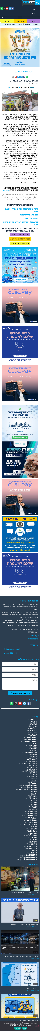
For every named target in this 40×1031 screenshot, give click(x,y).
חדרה (35, 756)
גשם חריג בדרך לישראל (29, 215)
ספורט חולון (32, 813)
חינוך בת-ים (32, 767)
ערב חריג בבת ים (31, 218)
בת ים (7, 21)
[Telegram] (10, 8)
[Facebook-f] (12, 8)
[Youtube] (7, 8)
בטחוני (34, 734)
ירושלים (34, 782)
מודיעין (34, 797)
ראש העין (33, 834)
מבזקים (34, 795)
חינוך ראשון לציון (31, 771)
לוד (35, 793)
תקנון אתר (35, 636)
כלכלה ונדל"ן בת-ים (30, 786)
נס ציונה (27, 24)
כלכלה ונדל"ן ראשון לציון (28, 789)
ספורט (34, 810)
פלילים (34, 819)
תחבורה (34, 845)
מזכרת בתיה (32, 798)
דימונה (34, 750)
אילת (35, 723)
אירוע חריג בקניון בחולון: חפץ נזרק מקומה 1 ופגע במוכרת (22, 956)
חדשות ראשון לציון (30, 763)
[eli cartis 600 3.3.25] (20, 322)
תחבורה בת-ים (32, 846)
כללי (35, 791)
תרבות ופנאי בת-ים (30, 856)
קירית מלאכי (32, 832)
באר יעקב (36, 24)
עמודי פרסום (32, 817)
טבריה (34, 774)
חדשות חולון (32, 762)
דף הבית (35, 9)
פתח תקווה (33, 828)
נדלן (35, 804)
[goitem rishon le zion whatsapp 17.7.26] (20, 440)
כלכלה (34, 784)
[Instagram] (4, 8)
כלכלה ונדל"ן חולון (30, 787)
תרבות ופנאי (32, 854)
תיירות (34, 850)
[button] (37, 2)
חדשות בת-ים (23, 72)
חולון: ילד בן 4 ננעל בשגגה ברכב (29, 1020)
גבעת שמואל (32, 745)
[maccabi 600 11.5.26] (20, 361)
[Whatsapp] (1, 8)
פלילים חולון (32, 822)
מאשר (24, 1028)
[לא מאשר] (37, 1026)
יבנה (35, 778)
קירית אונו (33, 830)
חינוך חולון (33, 769)
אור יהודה (33, 719)
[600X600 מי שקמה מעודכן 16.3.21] (20, 552)
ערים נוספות (11, 24)
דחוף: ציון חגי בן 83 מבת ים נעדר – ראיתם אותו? (21, 210)
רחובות (19, 24)
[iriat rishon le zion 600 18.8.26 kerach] (20, 283)
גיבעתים (34, 749)
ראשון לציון (20, 21)
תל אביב (34, 852)
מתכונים (34, 800)
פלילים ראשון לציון (30, 824)
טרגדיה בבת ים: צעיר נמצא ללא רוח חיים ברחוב (25, 893)
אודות (33, 13)
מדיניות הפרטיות (15, 1025)
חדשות (34, 758)
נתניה (35, 808)
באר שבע (33, 730)
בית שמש (33, 736)
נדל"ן (35, 802)
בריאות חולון (32, 739)
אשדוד (34, 725)
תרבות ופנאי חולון (30, 858)
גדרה (35, 747)
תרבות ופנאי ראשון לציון (28, 859)
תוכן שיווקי (33, 843)
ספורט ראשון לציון (30, 815)
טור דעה (34, 776)
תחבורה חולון (32, 848)
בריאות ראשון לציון (30, 741)
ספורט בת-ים (32, 811)
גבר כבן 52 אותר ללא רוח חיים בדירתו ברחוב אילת (20, 223)
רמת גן (34, 841)
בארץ (35, 732)
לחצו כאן (6, 190)
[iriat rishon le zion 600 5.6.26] (20, 66)
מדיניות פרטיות (33, 639)
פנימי (35, 826)
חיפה (35, 773)
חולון (33, 21)
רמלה (35, 839)
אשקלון (34, 726)
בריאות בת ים (32, 738)
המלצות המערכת (31, 752)
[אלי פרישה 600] (20, 477)
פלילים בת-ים (32, 821)
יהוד (35, 780)
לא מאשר (17, 1028)
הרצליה (34, 754)
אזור (35, 721)
